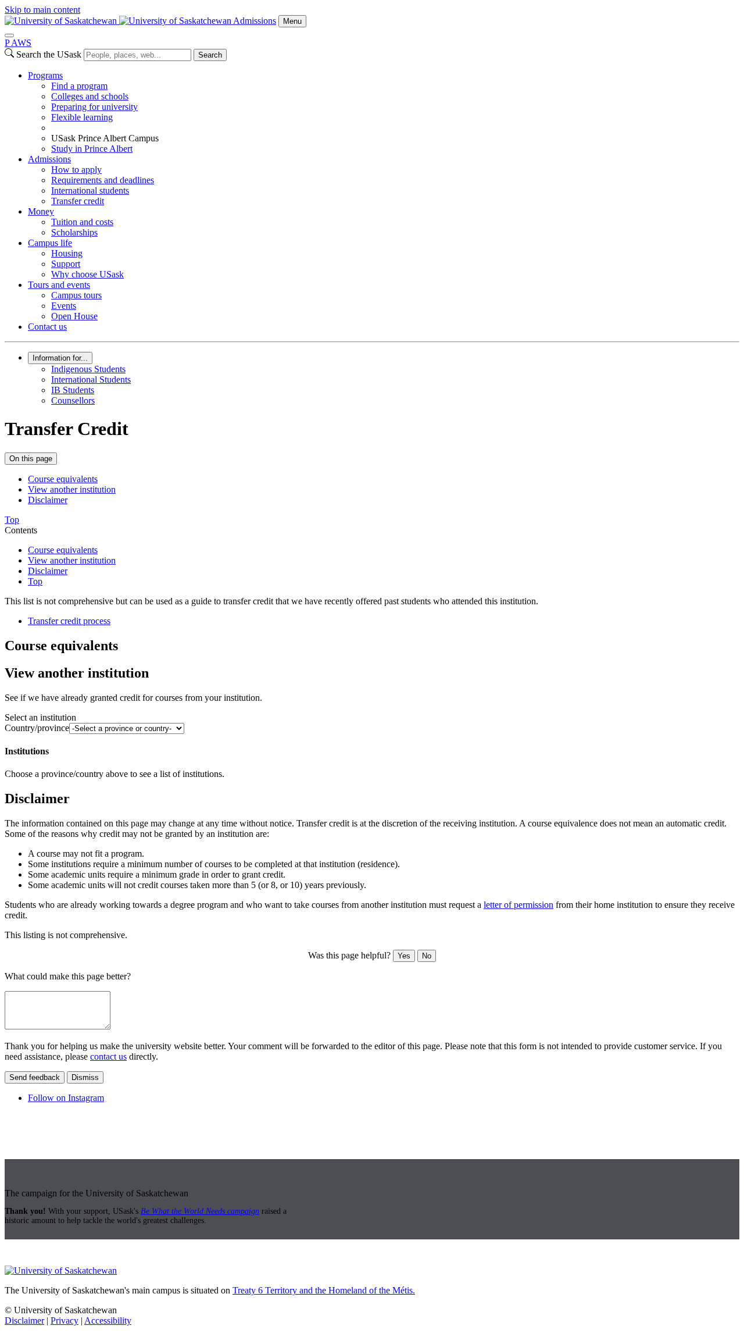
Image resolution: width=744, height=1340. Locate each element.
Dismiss (85, 1077)
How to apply (76, 169)
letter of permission (518, 905)
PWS (18, 43)
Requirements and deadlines (102, 180)
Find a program (79, 86)
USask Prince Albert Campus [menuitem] (105, 138)
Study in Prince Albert (92, 149)
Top (35, 581)
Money (41, 211)
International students (90, 190)
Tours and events (59, 285)
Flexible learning (82, 117)
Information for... (60, 358)
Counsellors (73, 400)
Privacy (64, 1320)
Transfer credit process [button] (69, 621)
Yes (404, 955)
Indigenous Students (88, 369)
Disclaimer (47, 500)
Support (65, 264)
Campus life (50, 243)
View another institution (72, 489)
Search (210, 55)
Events (63, 306)
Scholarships (74, 232)
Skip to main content (42, 10)
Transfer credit (77, 201)
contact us (108, 1056)
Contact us (47, 327)
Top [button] (12, 520)
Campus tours (76, 295)
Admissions (254, 21)
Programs (45, 75)
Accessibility (107, 1320)
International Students (91, 379)
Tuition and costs (82, 222)
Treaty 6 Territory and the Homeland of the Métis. (324, 1290)
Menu (292, 21)
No (426, 955)
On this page (30, 458)
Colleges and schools (89, 96)
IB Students (72, 390)
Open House (74, 316)
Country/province (37, 728)
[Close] (9, 35)
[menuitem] (383, 112)
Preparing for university (94, 107)
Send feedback (34, 1077)
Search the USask (48, 54)
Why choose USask (87, 274)
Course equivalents (63, 479)
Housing (67, 253)
